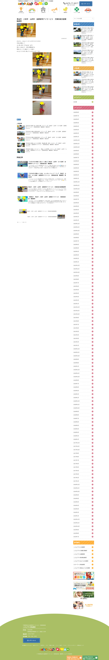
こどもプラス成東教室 (79, 554)
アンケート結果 (59, 645)
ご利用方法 (42, 645)
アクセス (64, 645)
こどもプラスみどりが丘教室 (80, 561)
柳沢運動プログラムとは (26, 645)
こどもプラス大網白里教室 (80, 550)
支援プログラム (36, 645)
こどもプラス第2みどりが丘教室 (81, 568)
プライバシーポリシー (72, 645)
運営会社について (80, 645)
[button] (93, 18)
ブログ (47, 645)
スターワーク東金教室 (79, 564)
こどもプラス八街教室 (79, 547)
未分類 (19, 119)
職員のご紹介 (52, 645)
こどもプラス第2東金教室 (80, 557)
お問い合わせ (86, 3)
